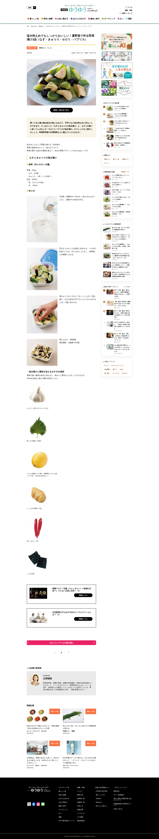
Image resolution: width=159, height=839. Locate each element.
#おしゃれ (66, 765)
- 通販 (60, 817)
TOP (28, 26)
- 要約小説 (79, 795)
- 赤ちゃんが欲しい (101, 806)
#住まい (37, 765)
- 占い (60, 813)
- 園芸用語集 (80, 820)
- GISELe (98, 798)
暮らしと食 (33, 26)
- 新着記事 (79, 809)
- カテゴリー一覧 (63, 787)
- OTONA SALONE (101, 791)
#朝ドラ (115, 369)
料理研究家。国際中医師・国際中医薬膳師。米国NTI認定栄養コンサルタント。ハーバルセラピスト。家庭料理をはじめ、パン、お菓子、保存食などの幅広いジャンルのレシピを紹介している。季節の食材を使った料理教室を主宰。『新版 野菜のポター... (67, 686)
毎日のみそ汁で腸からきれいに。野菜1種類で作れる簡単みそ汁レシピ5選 (43, 727)
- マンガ (79, 791)
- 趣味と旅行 (62, 806)
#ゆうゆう (44, 731)
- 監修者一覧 (80, 802)
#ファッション (74, 765)
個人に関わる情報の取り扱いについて (122, 799)
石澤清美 (47, 678)
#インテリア (30, 765)
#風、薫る (107, 373)
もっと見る (127, 286)
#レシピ (49, 48)
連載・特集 (128, 10)
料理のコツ (41, 26)
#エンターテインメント (117, 365)
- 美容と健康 (62, 795)
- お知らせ (79, 806)
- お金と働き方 (63, 802)
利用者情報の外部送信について (122, 804)
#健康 (73, 731)
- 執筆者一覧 (80, 798)
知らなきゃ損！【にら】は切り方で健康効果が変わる (79, 727)
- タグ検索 (79, 817)
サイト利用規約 (119, 795)
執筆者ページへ (125, 172)
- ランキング (80, 813)
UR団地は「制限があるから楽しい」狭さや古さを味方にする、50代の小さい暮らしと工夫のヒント (43, 760)
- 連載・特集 (80, 787)
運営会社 (117, 791)
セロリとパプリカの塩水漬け (61, 643)
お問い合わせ (118, 809)
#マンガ (106, 365)
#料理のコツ (42, 48)
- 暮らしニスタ (100, 795)
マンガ (130, 7)
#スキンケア (36, 731)
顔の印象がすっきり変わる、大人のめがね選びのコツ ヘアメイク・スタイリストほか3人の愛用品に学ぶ (79, 760)
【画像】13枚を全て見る (60, 110)
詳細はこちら (83, 595)
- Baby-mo (98, 802)
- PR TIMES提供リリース (66, 820)
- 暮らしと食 (62, 791)
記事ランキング (127, 13)
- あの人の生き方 (63, 798)
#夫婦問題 (107, 369)
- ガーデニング (63, 809)
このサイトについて (120, 787)
